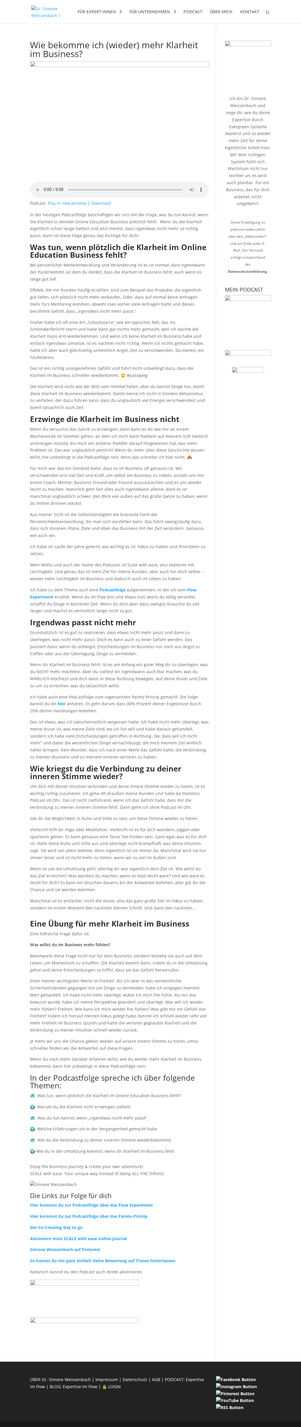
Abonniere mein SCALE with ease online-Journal (78, 1238)
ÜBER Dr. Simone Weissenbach (60, 1379)
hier (62, 703)
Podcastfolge (112, 590)
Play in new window (67, 203)
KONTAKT (249, 12)
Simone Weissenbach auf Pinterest (65, 1249)
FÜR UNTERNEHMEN (149, 12)
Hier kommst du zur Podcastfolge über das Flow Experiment (91, 1205)
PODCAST (192, 12)
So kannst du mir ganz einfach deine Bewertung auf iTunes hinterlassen (102, 1260)
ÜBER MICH (221, 12)
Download (101, 203)
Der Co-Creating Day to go (56, 1227)
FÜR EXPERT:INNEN (97, 12)
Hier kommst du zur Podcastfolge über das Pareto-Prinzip (89, 1216)
